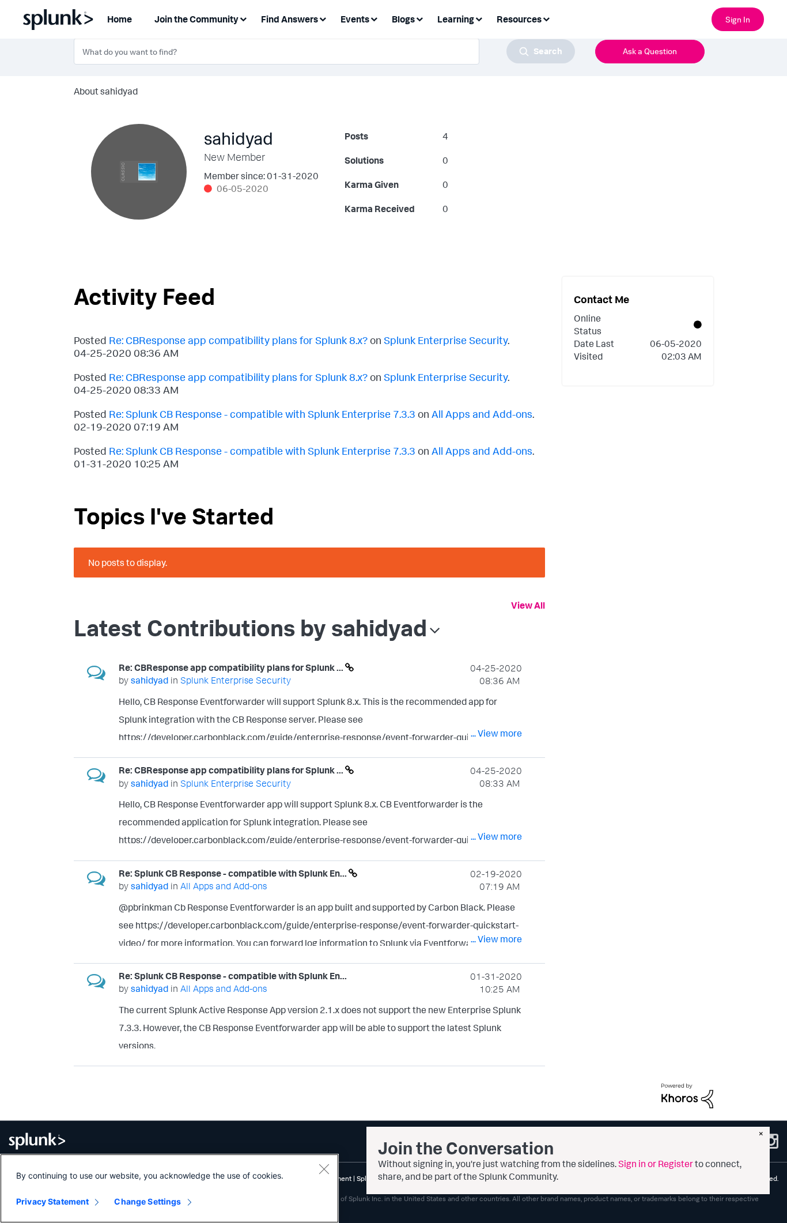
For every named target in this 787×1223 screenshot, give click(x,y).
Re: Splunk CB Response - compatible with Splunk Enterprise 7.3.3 (262, 413)
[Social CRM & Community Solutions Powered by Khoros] (687, 1094)
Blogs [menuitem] (403, 19)
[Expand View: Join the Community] (243, 18)
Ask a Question (650, 51)
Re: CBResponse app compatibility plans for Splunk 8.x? (238, 340)
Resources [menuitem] (519, 19)
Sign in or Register (655, 1163)
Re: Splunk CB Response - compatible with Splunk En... (234, 873)
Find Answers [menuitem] (289, 19)
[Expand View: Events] (374, 18)
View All (528, 605)
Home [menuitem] (119, 19)
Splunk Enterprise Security (446, 340)
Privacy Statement (52, 1201)
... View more (496, 733)
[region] (169, 1188)
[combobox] (324, 51)
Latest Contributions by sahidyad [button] (250, 627)
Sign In (737, 19)
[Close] (324, 1169)
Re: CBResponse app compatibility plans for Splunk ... (232, 667)
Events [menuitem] (354, 19)
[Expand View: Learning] (479, 18)
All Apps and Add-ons (482, 413)
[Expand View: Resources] (546, 18)
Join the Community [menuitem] (196, 19)
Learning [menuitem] (455, 19)
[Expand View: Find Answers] (322, 18)
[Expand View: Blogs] (419, 18)
